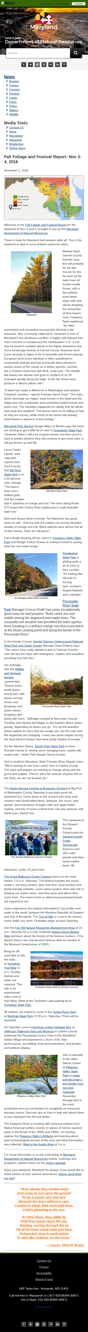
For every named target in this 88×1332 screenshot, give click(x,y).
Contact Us (16, 127)
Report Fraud (44, 1279)
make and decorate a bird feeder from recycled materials (73, 1084)
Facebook (23, 64)
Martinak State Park (20, 1016)
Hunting (14, 93)
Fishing (14, 85)
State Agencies (61, 4)
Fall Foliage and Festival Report (46, 224)
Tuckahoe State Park (17, 1005)
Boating (14, 81)
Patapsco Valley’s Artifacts (36, 1136)
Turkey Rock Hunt (64, 1012)
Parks (13, 102)
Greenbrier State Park (68, 430)
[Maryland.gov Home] (44, 22)
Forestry (14, 89)
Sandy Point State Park (50, 746)
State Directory (47, 4)
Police (13, 106)
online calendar (55, 1163)
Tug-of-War (46, 916)
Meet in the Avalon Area (38, 1144)
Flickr (50, 64)
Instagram (37, 64)
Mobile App (16, 144)
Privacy (44, 1266)
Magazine (15, 139)
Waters (13, 110)
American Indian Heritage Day (51, 1027)
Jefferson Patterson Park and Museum (29, 1031)
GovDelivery (64, 64)
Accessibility (44, 1273)
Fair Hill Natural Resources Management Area (45, 927)
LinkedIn (57, 64)
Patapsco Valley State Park (70, 1071)
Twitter (30, 64)
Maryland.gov (44, 1306)
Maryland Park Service (18, 426)
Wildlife (13, 114)
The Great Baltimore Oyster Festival (27, 876)
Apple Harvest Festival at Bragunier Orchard (38, 788)
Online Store (17, 148)
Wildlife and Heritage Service (14, 673)
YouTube (44, 64)
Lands (13, 97)
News (9, 76)
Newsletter (16, 135)
